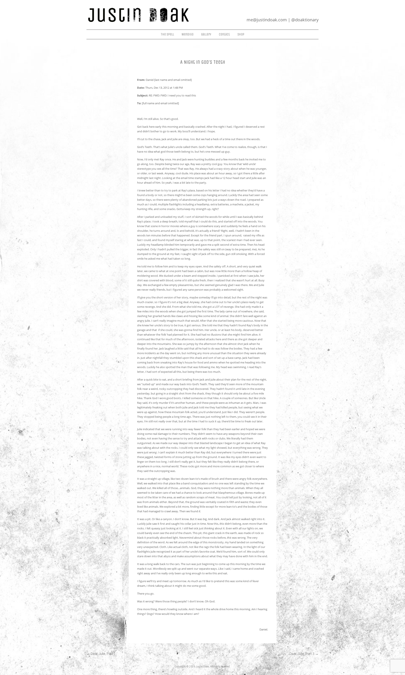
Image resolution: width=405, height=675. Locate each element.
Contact (224, 34)
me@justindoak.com (267, 20)
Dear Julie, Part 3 (304, 654)
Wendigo (187, 34)
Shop (241, 34)
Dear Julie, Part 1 (101, 654)
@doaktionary (305, 20)
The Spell (167, 34)
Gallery (206, 34)
